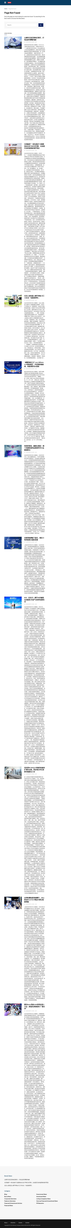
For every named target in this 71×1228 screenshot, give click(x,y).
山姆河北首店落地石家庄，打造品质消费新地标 (34, 39)
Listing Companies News (43, 1199)
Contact (27, 1222)
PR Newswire (40, 1203)
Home (5, 8)
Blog (5, 1194)
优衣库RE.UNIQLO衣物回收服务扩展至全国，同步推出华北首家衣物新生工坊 (34, 770)
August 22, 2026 (30, 150)
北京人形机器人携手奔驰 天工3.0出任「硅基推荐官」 (34, 297)
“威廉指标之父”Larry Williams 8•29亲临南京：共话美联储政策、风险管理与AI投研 (34, 364)
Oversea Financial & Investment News (47, 1201)
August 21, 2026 (30, 604)
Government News (41, 1194)
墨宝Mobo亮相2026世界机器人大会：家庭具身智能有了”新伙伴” (34, 1007)
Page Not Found (12, 8)
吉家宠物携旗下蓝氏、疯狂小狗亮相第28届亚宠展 (34, 539)
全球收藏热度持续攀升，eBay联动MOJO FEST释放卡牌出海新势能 (34, 900)
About (5, 1222)
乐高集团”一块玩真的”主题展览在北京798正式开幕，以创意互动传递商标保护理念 (34, 146)
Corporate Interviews (10, 1199)
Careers (20, 1222)
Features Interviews (10, 1201)
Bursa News (7, 1196)
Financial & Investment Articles (13, 1203)
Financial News (8, 1205)
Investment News (41, 1196)
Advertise (13, 1222)
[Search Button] (40, 25)
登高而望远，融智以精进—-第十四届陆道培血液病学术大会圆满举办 (34, 448)
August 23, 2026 (30, 42)
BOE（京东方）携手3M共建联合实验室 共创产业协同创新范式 (34, 600)
